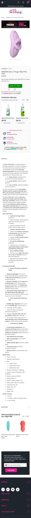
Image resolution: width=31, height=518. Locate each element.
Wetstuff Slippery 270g (22, 118)
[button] (10, 59)
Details (4, 158)
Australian (9, 142)
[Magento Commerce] (16, 11)
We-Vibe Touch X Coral (22, 434)
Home (2, 17)
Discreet (9, 132)
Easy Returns (10, 137)
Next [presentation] (27, 100)
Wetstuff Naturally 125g (8, 118)
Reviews (4, 407)
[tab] (15, 159)
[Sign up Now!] (15, 27)
